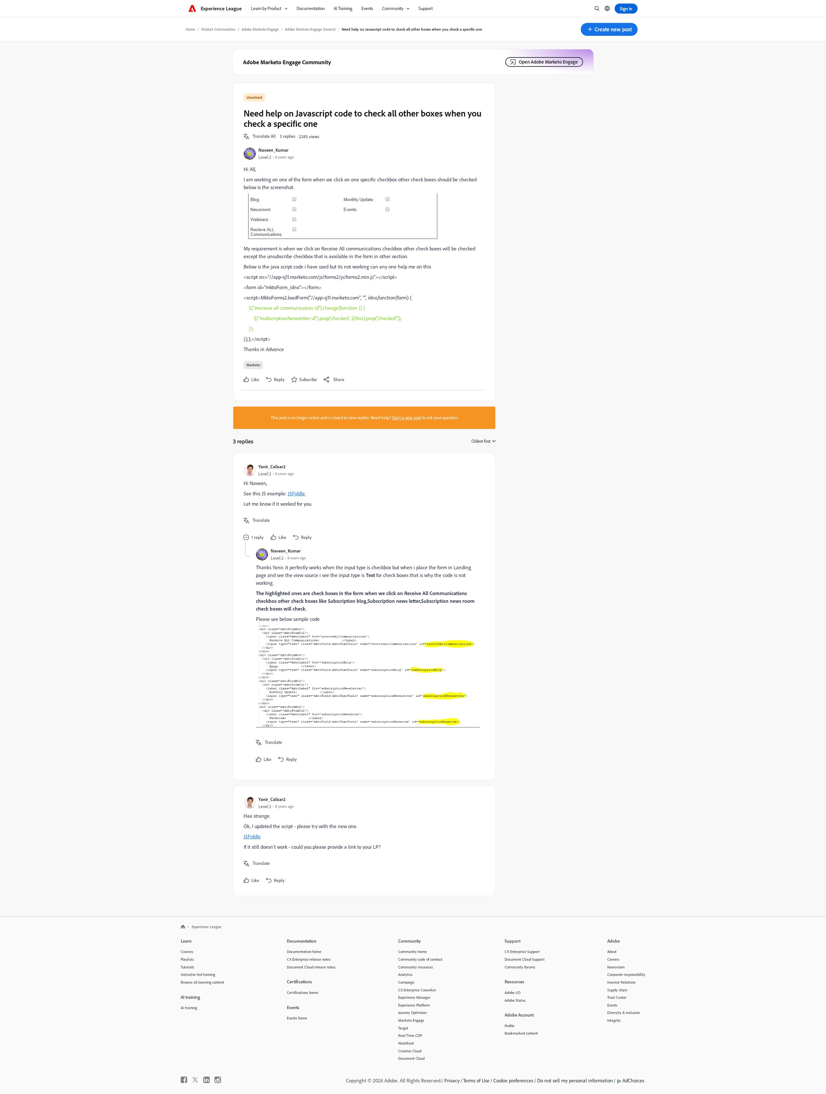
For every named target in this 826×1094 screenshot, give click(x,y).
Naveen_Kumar (273, 150)
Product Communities (218, 29)
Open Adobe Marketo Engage (548, 62)
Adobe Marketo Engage (260, 29)
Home (190, 29)
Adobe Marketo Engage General (310, 29)
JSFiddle (297, 493)
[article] (362, 502)
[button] (609, 29)
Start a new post (406, 417)
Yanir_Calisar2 (272, 466)
